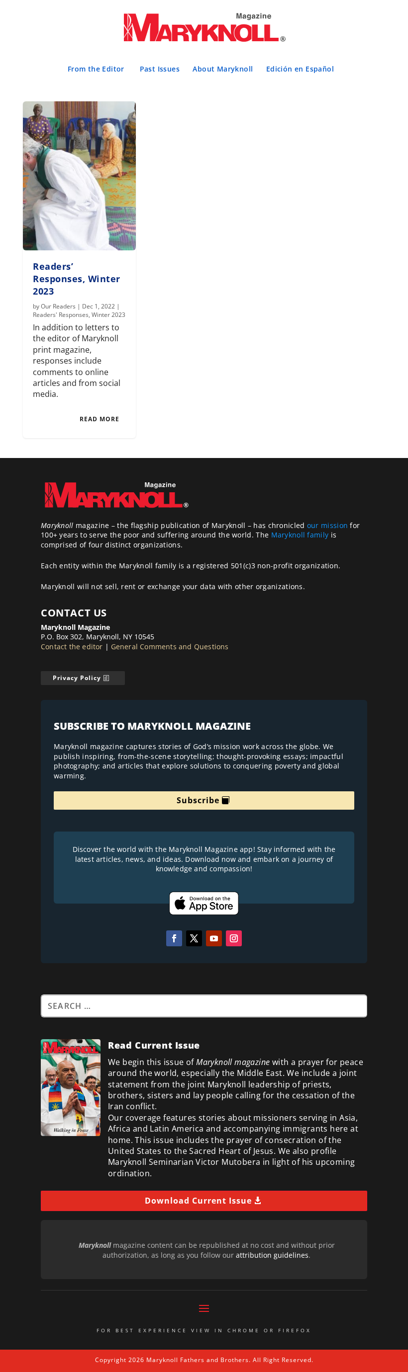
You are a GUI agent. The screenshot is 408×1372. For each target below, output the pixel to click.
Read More (99, 419)
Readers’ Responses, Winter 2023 (76, 278)
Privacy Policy (77, 678)
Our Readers (58, 306)
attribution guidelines (272, 1255)
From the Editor (96, 69)
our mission (327, 525)
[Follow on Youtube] (214, 938)
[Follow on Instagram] (234, 938)
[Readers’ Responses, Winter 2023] (79, 175)
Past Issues (160, 69)
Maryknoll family (300, 534)
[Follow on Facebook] (174, 938)
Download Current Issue (198, 1200)
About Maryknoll (223, 69)
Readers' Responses (61, 314)
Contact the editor (72, 646)
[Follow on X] (194, 938)
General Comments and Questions (170, 646)
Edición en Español (300, 69)
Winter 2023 (108, 314)
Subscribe (198, 800)
